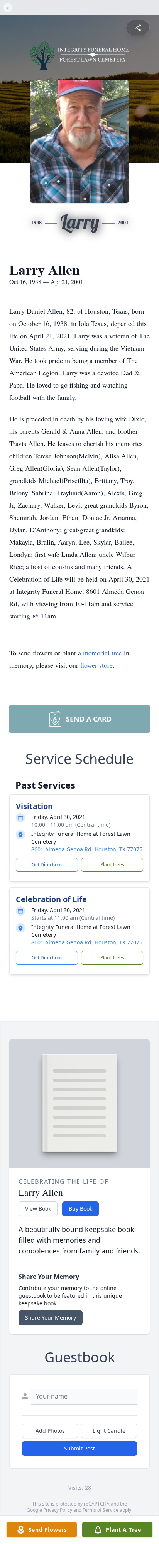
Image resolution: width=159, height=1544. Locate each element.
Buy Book (80, 1208)
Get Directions (47, 864)
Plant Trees (112, 864)
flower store (96, 665)
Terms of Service (100, 1510)
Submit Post (79, 1448)
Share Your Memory (50, 1317)
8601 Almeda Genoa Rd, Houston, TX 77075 (86, 849)
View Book (38, 1208)
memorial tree (102, 652)
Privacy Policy (57, 1510)
